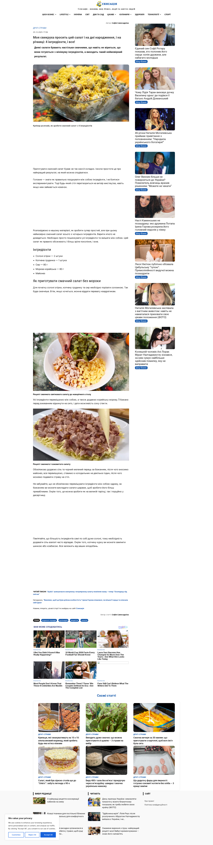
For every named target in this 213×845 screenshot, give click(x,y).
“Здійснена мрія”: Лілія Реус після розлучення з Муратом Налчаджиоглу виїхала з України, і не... (121, 816)
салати (84, 620)
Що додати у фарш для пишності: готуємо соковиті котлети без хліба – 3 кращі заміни (153, 783)
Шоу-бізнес (141, 61)
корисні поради (49, 620)
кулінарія (63, 620)
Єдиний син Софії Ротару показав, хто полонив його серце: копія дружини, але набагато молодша (151, 53)
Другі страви (39, 28)
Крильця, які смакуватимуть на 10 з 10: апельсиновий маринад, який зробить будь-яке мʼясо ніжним (58, 740)
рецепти (74, 620)
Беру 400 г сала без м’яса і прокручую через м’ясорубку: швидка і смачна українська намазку (105, 783)
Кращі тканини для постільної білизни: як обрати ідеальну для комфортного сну (66, 816)
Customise (16, 835)
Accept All (48, 835)
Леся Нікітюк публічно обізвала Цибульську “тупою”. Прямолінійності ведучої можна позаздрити (154, 269)
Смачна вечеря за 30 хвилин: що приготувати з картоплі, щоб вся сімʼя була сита (153, 740)
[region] (32, 827)
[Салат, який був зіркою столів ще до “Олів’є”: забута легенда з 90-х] (59, 760)
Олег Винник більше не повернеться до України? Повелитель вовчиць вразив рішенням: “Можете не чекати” (153, 181)
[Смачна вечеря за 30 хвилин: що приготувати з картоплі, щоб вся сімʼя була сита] (154, 717)
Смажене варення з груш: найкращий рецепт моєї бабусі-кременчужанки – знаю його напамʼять (120, 831)
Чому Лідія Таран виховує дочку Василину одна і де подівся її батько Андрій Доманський (154, 95)
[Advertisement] (81, 147)
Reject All (32, 835)
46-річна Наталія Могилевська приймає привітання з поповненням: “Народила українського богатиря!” (153, 137)
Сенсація (80, 608)
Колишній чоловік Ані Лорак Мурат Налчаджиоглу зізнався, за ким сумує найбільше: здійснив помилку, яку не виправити (153, 358)
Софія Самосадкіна (120, 23)
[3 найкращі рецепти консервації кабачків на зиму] (39, 800)
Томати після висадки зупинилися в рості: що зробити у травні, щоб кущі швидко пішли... (65, 831)
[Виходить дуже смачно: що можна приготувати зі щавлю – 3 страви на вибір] (106, 717)
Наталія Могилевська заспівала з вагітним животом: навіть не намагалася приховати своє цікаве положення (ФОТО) (154, 313)
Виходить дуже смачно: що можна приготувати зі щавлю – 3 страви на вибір (104, 740)
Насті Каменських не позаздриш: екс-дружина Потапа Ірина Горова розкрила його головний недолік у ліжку (155, 225)
